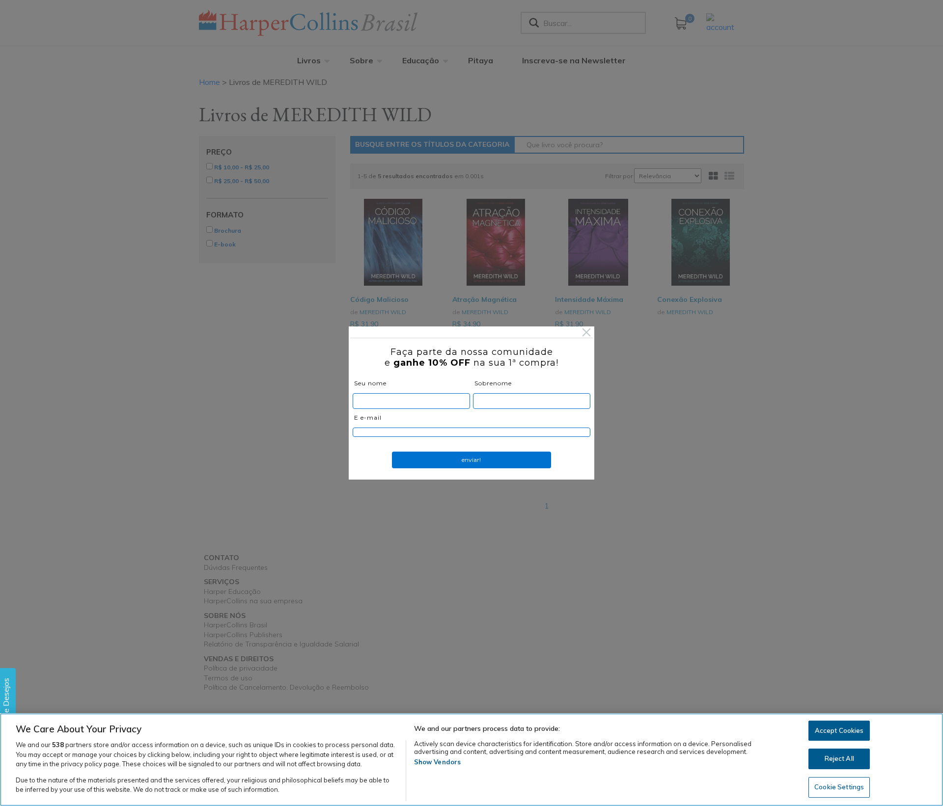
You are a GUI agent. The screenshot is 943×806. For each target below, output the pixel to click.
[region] (471, 759)
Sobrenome (493, 383)
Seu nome (370, 383)
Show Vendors (437, 762)
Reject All (839, 758)
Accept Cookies (839, 730)
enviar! (471, 459)
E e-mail (368, 417)
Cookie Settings (839, 787)
